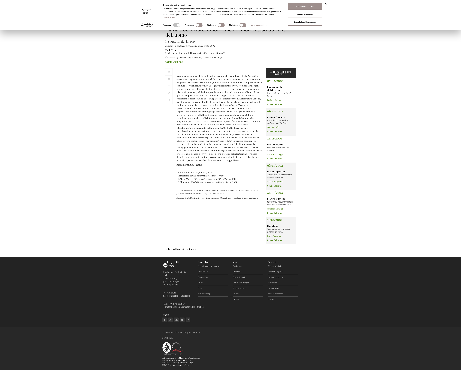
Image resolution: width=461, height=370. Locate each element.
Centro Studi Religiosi (241, 282)
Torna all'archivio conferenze (182, 249)
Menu (235, 262)
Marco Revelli (273, 127)
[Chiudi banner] (326, 4)
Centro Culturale (239, 277)
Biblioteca (236, 271)
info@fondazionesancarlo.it (176, 295)
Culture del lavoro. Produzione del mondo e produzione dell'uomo (225, 32)
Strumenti (272, 262)
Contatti (271, 299)
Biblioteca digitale (275, 266)
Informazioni (203, 262)
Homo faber (272, 226)
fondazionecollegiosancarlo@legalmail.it (183, 306)
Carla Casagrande (275, 181)
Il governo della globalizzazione (274, 88)
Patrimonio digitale (275, 271)
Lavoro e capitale (275, 144)
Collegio (236, 294)
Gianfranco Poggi (275, 154)
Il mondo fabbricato (276, 117)
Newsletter (272, 282)
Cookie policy (203, 277)
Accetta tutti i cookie (304, 6)
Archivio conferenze (275, 277)
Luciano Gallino (274, 100)
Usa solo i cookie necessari (305, 22)
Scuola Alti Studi (239, 288)
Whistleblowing (204, 294)
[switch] (199, 25)
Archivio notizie (274, 288)
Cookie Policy (169, 17)
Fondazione (237, 266)
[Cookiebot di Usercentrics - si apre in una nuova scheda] (147, 25)
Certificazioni (203, 271)
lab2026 (236, 299)
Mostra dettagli (257, 25)
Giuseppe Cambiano (275, 208)
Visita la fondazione (275, 294)
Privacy (200, 282)
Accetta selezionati (305, 14)
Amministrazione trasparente (209, 266)
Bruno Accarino (274, 236)
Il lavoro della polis (276, 198)
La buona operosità (276, 171)
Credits (200, 288)
